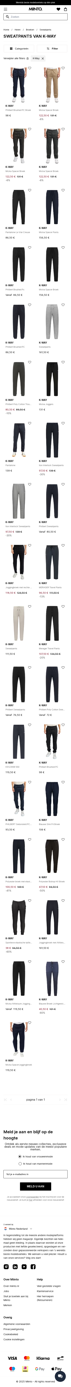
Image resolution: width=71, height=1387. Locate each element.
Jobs (6, 1291)
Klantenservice (45, 1291)
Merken (7, 1305)
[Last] (65, 1099)
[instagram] (6, 1267)
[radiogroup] (35, 1160)
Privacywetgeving (13, 1329)
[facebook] (33, 1267)
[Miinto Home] (35, 9)
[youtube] (24, 1267)
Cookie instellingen (13, 1339)
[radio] (19, 1156)
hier (31, 1200)
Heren (18, 30)
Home (6, 30)
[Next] (60, 1100)
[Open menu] (5, 9)
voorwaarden (32, 1197)
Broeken (30, 30)
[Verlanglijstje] (58, 9)
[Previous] (11, 1100)
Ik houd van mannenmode (37, 1164)
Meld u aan (35, 1186)
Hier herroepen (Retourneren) (45, 1298)
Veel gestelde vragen (49, 1286)
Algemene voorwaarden (16, 1324)
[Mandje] (65, 9)
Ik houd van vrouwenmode (38, 1157)
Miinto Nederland (18, 1228)
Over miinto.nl (11, 1286)
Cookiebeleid (10, 1334)
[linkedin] (15, 1267)
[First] (5, 1099)
